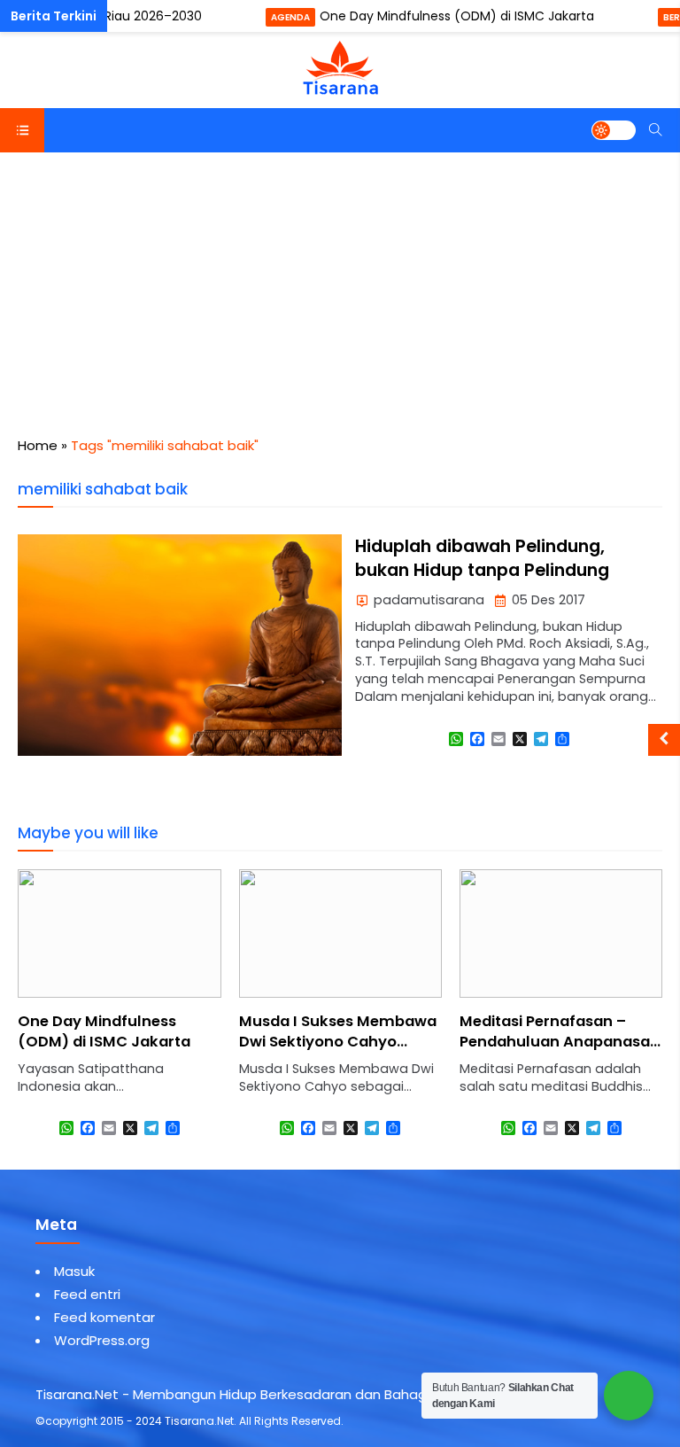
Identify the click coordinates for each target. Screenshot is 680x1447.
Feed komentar (104, 1317)
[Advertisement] (340, 285)
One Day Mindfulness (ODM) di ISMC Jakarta (457, 16)
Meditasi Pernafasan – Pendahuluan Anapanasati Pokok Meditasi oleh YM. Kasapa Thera (339, 1052)
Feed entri (87, 1294)
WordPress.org (102, 1340)
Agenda (290, 17)
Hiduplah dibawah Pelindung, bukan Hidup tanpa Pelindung (482, 558)
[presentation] (84, 1019)
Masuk (74, 1271)
